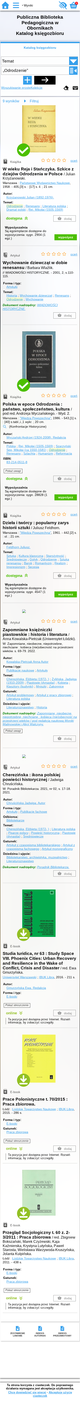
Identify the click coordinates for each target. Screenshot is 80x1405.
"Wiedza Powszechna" (35, 418)
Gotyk (34, 559)
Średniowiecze (16, 559)
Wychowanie (34, 299)
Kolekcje (36, 87)
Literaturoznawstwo (20, 707)
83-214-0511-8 (16, 462)
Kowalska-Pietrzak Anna (27, 661)
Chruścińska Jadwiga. (25, 803)
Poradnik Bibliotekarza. (53, 867)
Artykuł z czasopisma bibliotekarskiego (33, 845)
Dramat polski (16, 209)
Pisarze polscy (18, 833)
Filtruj (34, 101)
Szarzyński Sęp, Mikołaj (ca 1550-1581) (38, 448)
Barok (28, 563)
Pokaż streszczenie (17, 1005)
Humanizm (45, 453)
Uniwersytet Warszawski (19, 977)
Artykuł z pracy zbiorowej (53, 695)
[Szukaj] (45, 80)
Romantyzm (43, 563)
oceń (73, 160)
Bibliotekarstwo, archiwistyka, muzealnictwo (36, 857)
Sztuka (11, 556)
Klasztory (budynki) (19, 686)
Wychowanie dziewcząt (36, 295)
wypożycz (65, 237)
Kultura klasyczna (31, 556)
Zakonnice (56, 686)
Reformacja (64, 453)
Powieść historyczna (45, 833)
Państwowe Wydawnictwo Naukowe (45, 183)
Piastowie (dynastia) (41, 682)
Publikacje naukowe (20, 670)
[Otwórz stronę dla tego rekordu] (40, 132)
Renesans (33, 206)
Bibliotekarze (15, 820)
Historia (11, 295)
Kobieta (63, 682)
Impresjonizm (15, 567)
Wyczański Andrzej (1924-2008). (36, 437)
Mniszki (41, 686)
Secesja (33, 567)
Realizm (60, 563)
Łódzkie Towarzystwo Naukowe (34, 1109)
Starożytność (55, 556)
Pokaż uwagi (13, 471)
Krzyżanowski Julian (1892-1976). (30, 197)
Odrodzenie (48, 559)
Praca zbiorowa (17, 1132)
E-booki (11, 996)
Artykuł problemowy (20, 695)
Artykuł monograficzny (57, 849)
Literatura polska (54, 206)
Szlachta (29, 453)
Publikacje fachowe (33, 811)
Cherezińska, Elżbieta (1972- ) (27, 679)
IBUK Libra (46, 977)
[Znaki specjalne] (75, 88)
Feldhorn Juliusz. (18, 547)
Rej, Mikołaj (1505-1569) (45, 209)
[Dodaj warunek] (27, 80)
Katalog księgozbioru (40, 47)
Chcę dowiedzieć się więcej (27, 1392)
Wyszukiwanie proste (16, 87)
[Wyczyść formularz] (66, 88)
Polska (11, 446)
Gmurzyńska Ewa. (26, 988)
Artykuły (12, 287)
